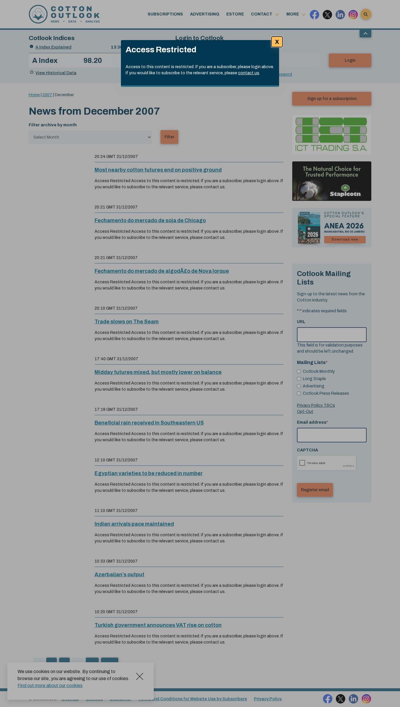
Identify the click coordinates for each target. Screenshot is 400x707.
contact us (248, 73)
